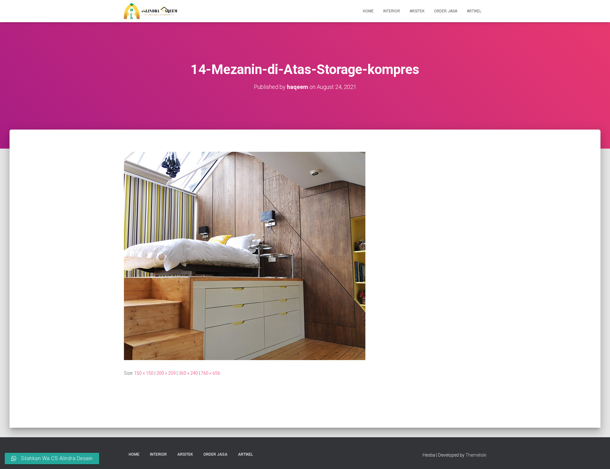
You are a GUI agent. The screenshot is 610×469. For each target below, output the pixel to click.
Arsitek (417, 11)
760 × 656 (210, 373)
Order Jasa (445, 11)
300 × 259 (166, 373)
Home (368, 11)
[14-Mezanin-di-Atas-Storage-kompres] (244, 255)
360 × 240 (188, 373)
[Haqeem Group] (150, 11)
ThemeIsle (475, 455)
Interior (391, 11)
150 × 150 (143, 373)
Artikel (474, 11)
